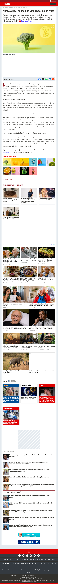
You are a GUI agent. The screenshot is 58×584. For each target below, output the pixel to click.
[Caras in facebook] (23, 555)
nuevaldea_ (24, 150)
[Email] (53, 79)
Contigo (17, 563)
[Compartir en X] (43, 79)
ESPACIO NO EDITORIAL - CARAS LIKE (11, 8)
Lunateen (47, 559)
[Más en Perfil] (12, 381)
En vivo (54, 4)
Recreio (54, 563)
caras (47, 386)
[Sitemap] (38, 555)
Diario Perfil (5, 559)
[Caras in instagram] (19, 555)
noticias (11, 386)
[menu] (3, 4)
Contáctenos (24, 570)
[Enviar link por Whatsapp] (46, 79)
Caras (12, 563)
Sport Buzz (47, 563)
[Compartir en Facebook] (39, 79)
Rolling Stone (39, 563)
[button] (29, 40)
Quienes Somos (14, 570)
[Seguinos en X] (27, 555)
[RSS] (35, 555)
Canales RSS (5, 570)
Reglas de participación (49, 570)
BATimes (54, 559)
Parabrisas (40, 559)
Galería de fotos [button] (26, 21)
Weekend (33, 559)
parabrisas (11, 409)
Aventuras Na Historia (27, 563)
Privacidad (33, 570)
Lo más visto (8, 451)
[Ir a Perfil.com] (53, 1)
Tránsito (29, 572)
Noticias (12, 559)
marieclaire (29, 386)
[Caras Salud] (29, 536)
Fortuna (26, 559)
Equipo (39, 570)
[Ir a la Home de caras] (7, 4)
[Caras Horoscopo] (29, 543)
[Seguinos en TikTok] (31, 555)
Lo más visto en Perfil (12, 492)
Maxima (29, 566)
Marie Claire (19, 559)
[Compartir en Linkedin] (50, 79)
